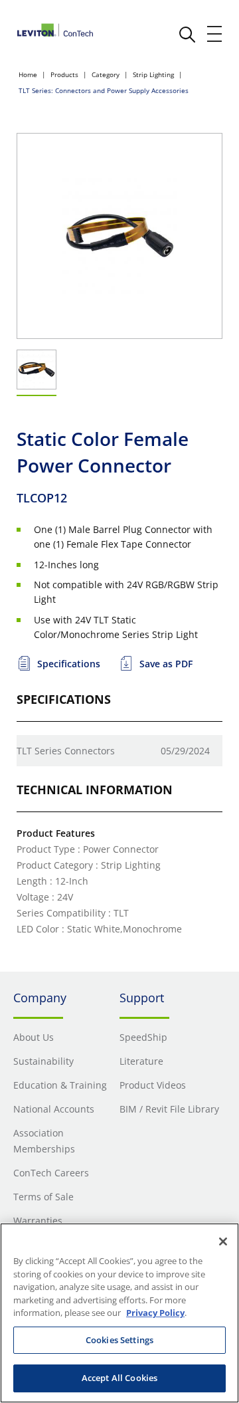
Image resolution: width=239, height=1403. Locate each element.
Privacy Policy (155, 1313)
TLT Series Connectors (66, 750)
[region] (119, 1313)
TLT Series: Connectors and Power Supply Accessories (104, 90)
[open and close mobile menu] (215, 34)
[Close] (223, 1241)
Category (106, 74)
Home (28, 74)
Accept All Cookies (119, 1378)
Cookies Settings (119, 1340)
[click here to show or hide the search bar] (187, 35)
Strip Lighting (153, 74)
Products (64, 74)
